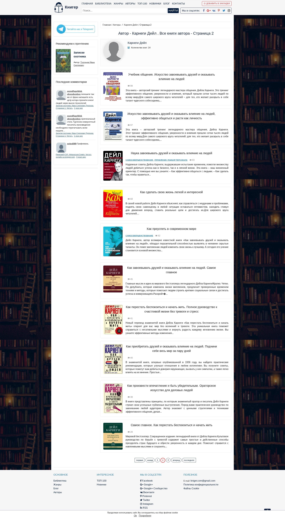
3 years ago (81, 157)
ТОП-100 (142, 3)
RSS (145, 508)
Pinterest (147, 496)
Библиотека (103, 3)
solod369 (71, 143)
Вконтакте (148, 492)
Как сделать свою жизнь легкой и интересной (171, 192)
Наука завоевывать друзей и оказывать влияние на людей (171, 153)
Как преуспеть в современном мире (171, 228)
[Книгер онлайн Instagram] (229, 10)
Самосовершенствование (139, 160)
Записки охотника (80, 54)
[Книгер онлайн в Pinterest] (219, 10)
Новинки (155, 3)
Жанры (118, 3)
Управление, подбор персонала (170, 160)
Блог (166, 3)
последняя (189, 460)
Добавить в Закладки (218, 3)
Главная (87, 3)
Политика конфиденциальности (200, 484)
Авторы (130, 3)
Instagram (147, 504)
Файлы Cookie (191, 488)
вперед (176, 460)
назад (150, 460)
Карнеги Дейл (131, 24)
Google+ (148, 484)
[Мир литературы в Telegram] (76, 29)
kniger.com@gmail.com (203, 480)
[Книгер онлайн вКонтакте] (214, 10)
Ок (135, 515)
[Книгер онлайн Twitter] (224, 10)
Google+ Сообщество (155, 488)
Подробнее (145, 515)
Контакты (178, 3)
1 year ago (78, 108)
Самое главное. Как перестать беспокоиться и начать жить (171, 425)
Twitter (146, 500)
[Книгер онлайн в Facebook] (203, 10)
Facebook (147, 480)
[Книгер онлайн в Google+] (208, 10)
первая (139, 460)
